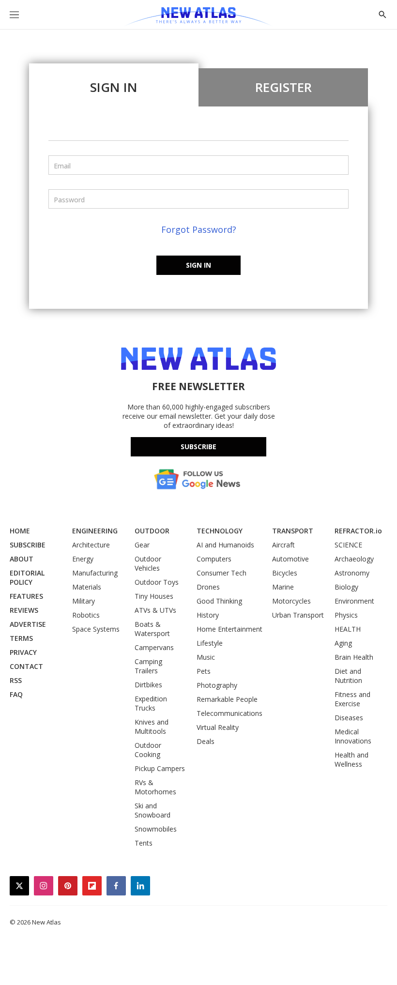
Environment (354, 601)
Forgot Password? (198, 229)
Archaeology (354, 558)
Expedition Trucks (151, 703)
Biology (346, 586)
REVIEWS (24, 610)
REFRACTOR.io (358, 530)
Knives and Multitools (151, 726)
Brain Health (354, 657)
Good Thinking (219, 601)
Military (83, 601)
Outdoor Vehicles (148, 563)
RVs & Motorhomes (155, 787)
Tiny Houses (154, 596)
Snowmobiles (156, 828)
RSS (16, 680)
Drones (208, 586)
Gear (142, 544)
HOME (20, 530)
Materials (86, 586)
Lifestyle (210, 643)
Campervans (154, 647)
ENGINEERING (95, 530)
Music (206, 657)
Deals (205, 741)
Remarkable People (227, 699)
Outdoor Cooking (148, 750)
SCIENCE (348, 544)
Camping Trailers (148, 666)
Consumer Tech (221, 572)
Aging (343, 643)
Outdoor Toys (157, 582)
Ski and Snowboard (152, 810)
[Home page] (198, 17)
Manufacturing (95, 572)
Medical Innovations (353, 736)
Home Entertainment (229, 629)
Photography (217, 685)
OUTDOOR (152, 530)
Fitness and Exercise (352, 699)
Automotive (290, 558)
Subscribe (198, 446)
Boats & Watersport (152, 629)
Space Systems (96, 629)
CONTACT (26, 666)
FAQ (16, 694)
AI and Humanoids (225, 544)
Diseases (349, 717)
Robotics (86, 615)
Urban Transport (298, 615)
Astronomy (352, 572)
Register (283, 87)
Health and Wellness (351, 759)
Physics (346, 615)
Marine (283, 586)
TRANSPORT (292, 530)
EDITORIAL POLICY (27, 577)
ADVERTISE (28, 624)
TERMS (21, 638)
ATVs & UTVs (155, 610)
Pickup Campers (160, 768)
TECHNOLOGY (220, 530)
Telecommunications (229, 713)
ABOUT (21, 558)
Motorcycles (291, 601)
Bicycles (284, 572)
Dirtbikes (148, 684)
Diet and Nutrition (348, 676)
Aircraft (283, 544)
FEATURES (26, 596)
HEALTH (348, 629)
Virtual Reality (218, 727)
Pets (204, 671)
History (208, 615)
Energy (82, 558)
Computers (214, 558)
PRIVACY (23, 652)
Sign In (113, 87)
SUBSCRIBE (28, 544)
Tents (144, 843)
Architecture (91, 544)
